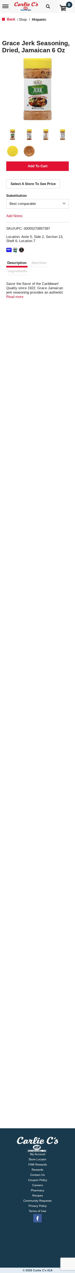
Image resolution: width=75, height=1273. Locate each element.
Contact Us (37, 1174)
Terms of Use (37, 1211)
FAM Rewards (37, 1164)
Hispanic (39, 19)
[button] (12, 134)
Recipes (37, 1195)
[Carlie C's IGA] (27, 5)
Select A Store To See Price (33, 184)
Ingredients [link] (17, 271)
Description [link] (16, 263)
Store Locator (37, 1159)
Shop (23, 19)
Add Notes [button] (14, 216)
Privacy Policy (38, 1205)
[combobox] (37, 203)
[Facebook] (37, 1218)
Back (10, 19)
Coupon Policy (37, 1180)
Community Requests (37, 1200)
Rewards (37, 1169)
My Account (37, 1154)
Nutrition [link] (39, 263)
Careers (37, 1185)
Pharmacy (37, 1190)
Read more (14, 297)
